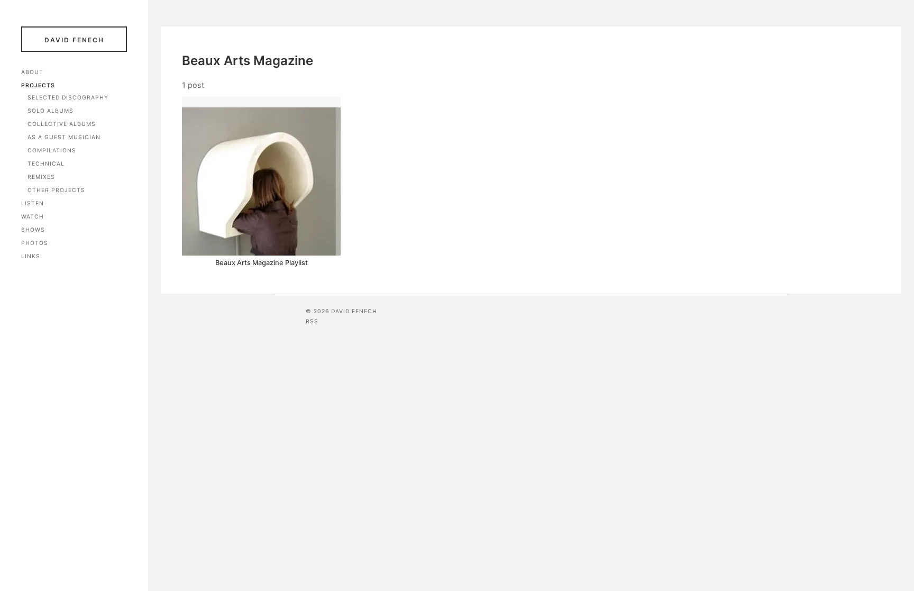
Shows (33, 229)
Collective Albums (62, 124)
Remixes (41, 177)
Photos (34, 243)
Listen (32, 203)
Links (30, 256)
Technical (46, 163)
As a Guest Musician (64, 137)
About (32, 72)
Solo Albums (51, 110)
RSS (312, 321)
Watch (32, 216)
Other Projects (56, 190)
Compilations (52, 150)
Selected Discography (68, 97)
